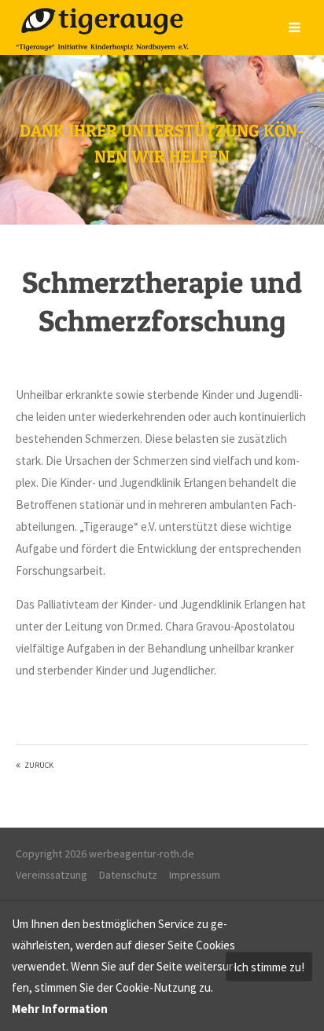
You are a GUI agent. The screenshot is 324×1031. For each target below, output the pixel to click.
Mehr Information (60, 1008)
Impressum (194, 875)
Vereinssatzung (51, 875)
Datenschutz (128, 875)
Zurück (38, 765)
